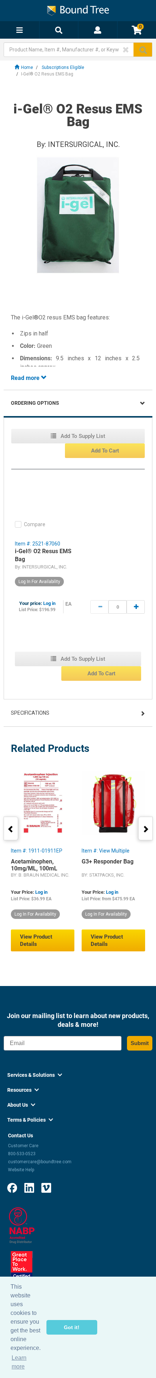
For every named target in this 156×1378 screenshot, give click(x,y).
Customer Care (23, 1145)
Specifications (30, 713)
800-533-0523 (22, 1153)
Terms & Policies (30, 1120)
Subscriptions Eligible (63, 67)
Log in (49, 603)
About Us (21, 1105)
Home (27, 67)
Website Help (21, 1169)
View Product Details (36, 940)
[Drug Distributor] (22, 1225)
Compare (34, 524)
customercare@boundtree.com (39, 1161)
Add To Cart (105, 450)
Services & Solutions (34, 1075)
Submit (140, 1043)
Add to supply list (82, 436)
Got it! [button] (71, 1327)
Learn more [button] (19, 1362)
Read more (26, 377)
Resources (23, 1090)
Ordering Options (35, 403)
